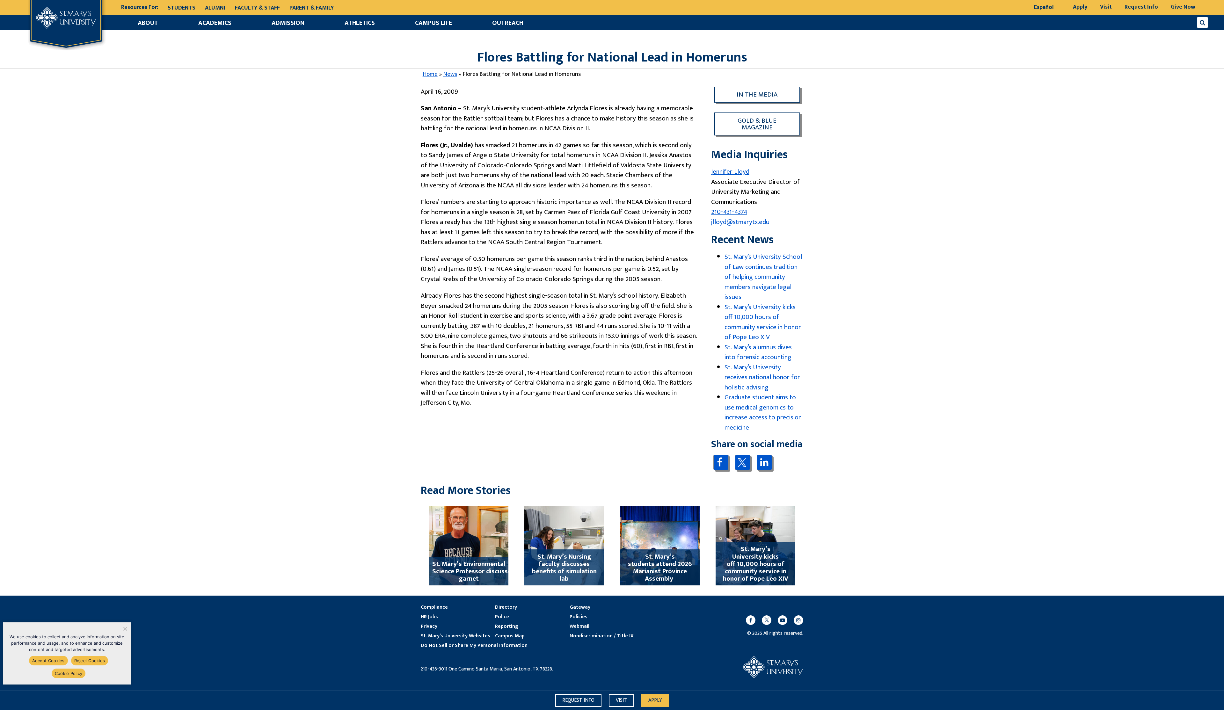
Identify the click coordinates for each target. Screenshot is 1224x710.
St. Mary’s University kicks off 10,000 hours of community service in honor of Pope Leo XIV (763, 322)
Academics (214, 23)
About (148, 23)
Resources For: (139, 7)
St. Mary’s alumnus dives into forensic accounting (758, 352)
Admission (288, 23)
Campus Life (433, 23)
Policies (578, 617)
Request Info (1141, 7)
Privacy (429, 626)
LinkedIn (764, 462)
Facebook (720, 462)
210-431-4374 (729, 211)
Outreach (507, 23)
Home (430, 74)
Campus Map (510, 636)
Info (578, 700)
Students (181, 8)
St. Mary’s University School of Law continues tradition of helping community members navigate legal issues (763, 276)
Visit (1106, 7)
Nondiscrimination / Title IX (602, 636)
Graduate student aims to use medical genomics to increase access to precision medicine (763, 412)
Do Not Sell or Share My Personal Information (474, 645)
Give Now (1183, 7)
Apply (1080, 7)
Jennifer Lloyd (730, 171)
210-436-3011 (434, 669)
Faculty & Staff (257, 8)
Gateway (580, 607)
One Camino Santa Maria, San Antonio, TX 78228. (500, 669)
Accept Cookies (48, 660)
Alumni (215, 8)
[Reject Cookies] (124, 629)
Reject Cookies (89, 660)
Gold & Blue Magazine (757, 124)
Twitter (742, 462)
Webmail (579, 626)
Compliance (434, 607)
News (450, 74)
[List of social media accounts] (771, 620)
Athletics (360, 23)
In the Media (757, 94)
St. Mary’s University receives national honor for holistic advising (762, 377)
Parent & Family (311, 8)
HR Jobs (429, 617)
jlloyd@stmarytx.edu (740, 222)
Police (502, 617)
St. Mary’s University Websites (455, 636)
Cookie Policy (68, 673)
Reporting (506, 626)
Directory (506, 607)
